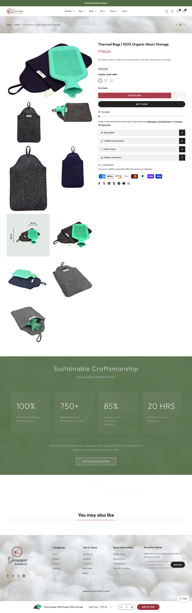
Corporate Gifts (122, 169)
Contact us (87, 563)
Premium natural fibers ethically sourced (30, 419)
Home (9, 25)
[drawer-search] (166, 11)
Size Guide (102, 88)
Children (56, 563)
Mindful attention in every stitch (162, 419)
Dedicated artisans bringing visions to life (74, 419)
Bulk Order (87, 568)
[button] (175, 95)
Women (55, 559)
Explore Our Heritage (96, 461)
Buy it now (142, 104)
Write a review (120, 492)
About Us (87, 559)
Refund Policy (119, 559)
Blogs (85, 573)
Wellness (56, 568)
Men (54, 554)
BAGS (17, 25)
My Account (88, 554)
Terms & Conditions (121, 568)
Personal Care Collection (141, 169)
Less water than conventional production (118, 421)
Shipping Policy (119, 563)
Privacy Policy (119, 554)
